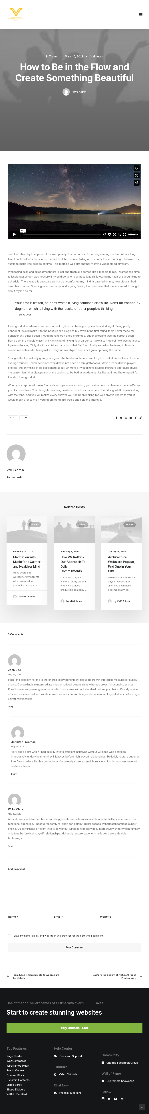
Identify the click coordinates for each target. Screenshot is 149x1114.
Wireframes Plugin (18, 1065)
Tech (24, 417)
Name (13, 916)
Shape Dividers (16, 1089)
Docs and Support (70, 1056)
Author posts (15, 477)
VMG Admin (79, 91)
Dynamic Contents (18, 1080)
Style (13, 417)
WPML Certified (17, 1094)
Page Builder (14, 1056)
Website (105, 916)
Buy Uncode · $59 (74, 1028)
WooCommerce (17, 1061)
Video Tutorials (68, 1074)
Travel (53, 56)
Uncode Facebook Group (122, 1062)
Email (58, 916)
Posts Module (15, 1070)
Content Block (15, 1075)
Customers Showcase (120, 1081)
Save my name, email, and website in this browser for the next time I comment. (59, 935)
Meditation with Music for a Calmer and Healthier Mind (27, 561)
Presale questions (70, 1092)
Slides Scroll (14, 1084)
